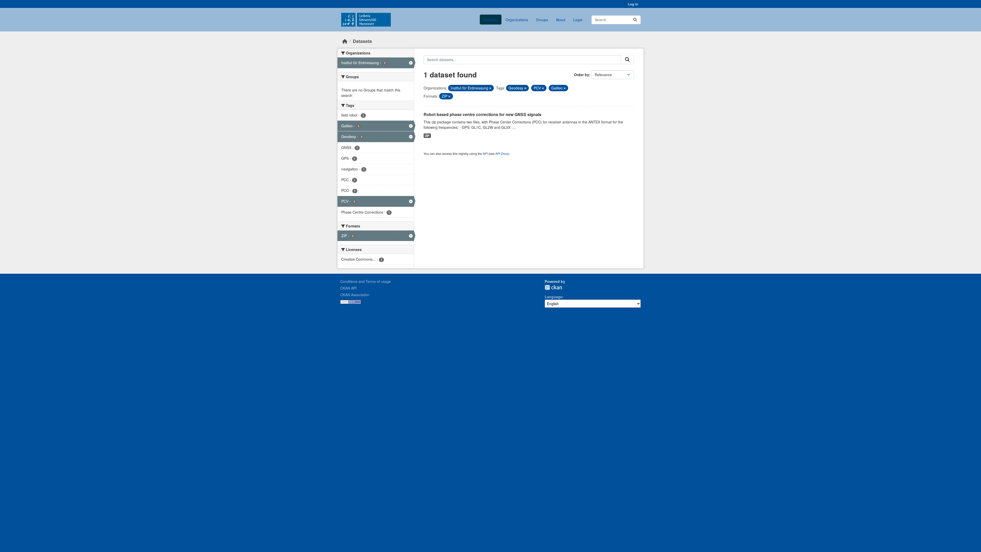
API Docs (501, 153)
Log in (633, 4)
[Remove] (490, 88)
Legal (577, 19)
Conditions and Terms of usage (365, 281)
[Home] (344, 41)
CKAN (553, 287)
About (560, 19)
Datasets (490, 19)
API (485, 153)
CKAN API (348, 288)
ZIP (427, 135)
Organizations (517, 19)
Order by (581, 74)
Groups (542, 19)
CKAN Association (354, 294)
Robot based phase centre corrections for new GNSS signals (482, 114)
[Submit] (635, 19)
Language (553, 296)
